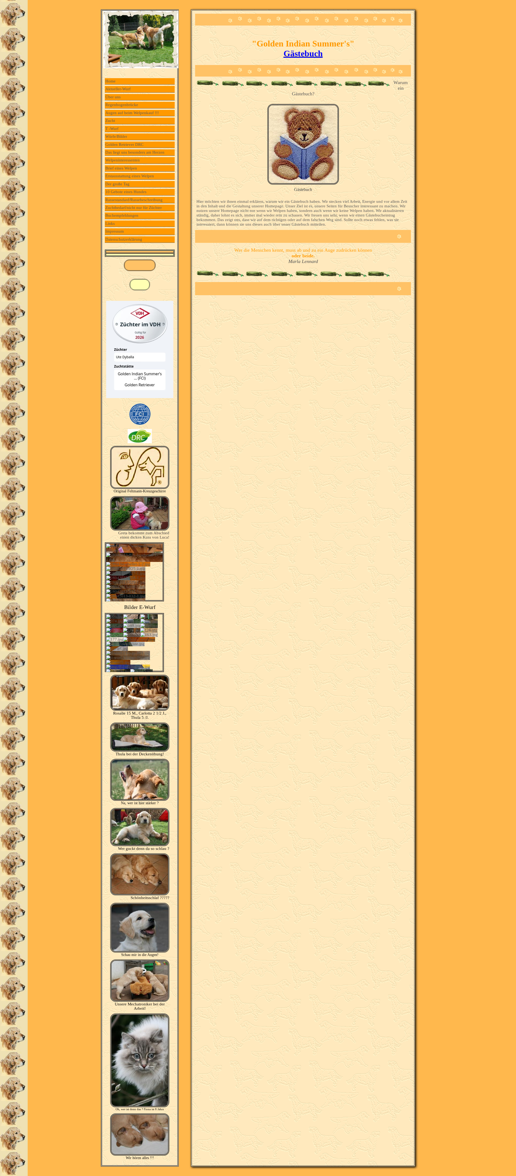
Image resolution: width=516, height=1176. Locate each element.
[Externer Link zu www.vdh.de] (139, 397)
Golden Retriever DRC (124, 144)
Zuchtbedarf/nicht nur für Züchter (133, 207)
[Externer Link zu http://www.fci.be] (140, 425)
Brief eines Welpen (121, 168)
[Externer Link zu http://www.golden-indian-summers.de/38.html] (303, 183)
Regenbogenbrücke (121, 105)
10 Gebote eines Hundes (125, 192)
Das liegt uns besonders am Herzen (134, 152)
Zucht (110, 120)
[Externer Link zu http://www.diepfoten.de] (139, 487)
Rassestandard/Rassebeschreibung (134, 200)
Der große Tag (117, 184)
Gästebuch (303, 53)
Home (110, 81)
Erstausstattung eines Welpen (129, 176)
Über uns (113, 97)
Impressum (114, 231)
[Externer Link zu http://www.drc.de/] (140, 442)
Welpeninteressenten (122, 160)
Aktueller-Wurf (118, 89)
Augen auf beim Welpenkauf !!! (132, 113)
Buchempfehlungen (121, 215)
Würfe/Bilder (116, 136)
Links (110, 223)
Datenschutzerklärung (123, 239)
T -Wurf (112, 129)
